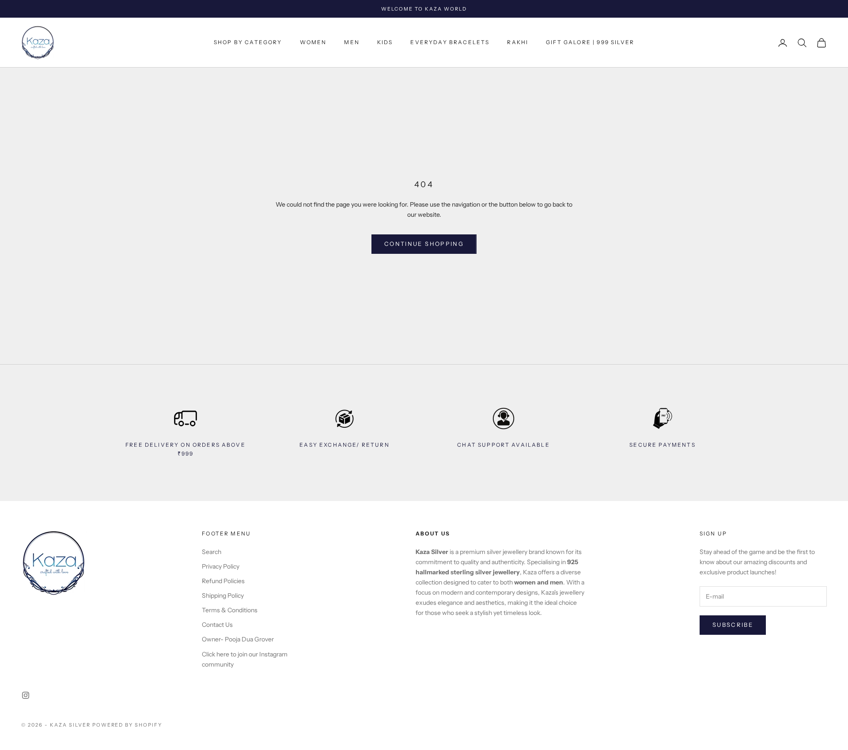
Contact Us (217, 625)
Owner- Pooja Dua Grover (238, 639)
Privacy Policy (220, 566)
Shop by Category (248, 42)
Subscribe (732, 624)
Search (211, 552)
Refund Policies (223, 581)
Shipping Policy (223, 595)
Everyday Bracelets (449, 42)
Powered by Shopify (127, 725)
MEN (351, 42)
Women (313, 42)
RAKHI (517, 42)
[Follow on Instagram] (25, 695)
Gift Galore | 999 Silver (590, 42)
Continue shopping (424, 243)
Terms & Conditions (229, 610)
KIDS (385, 42)
